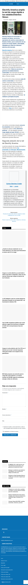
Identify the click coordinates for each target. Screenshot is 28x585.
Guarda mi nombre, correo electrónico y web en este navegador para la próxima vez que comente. (15, 427)
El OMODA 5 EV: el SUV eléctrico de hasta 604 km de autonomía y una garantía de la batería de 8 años (16, 466)
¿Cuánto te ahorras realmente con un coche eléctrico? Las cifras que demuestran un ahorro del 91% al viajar (14, 250)
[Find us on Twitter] (3, 532)
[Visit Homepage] (14, 3)
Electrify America (7, 50)
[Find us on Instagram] (6, 532)
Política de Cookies (4, 572)
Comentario (5, 392)
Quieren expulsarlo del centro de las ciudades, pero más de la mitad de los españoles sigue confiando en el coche (16, 496)
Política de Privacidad (5, 567)
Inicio (2, 558)
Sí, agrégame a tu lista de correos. (10, 431)
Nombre (4, 409)
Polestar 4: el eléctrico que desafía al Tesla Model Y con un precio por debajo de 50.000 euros (16, 471)
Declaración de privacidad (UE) (7, 569)
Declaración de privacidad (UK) (7, 579)
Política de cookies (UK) (5, 576)
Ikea (10, 108)
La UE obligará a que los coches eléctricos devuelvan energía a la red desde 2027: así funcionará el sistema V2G (13, 300)
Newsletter (3, 563)
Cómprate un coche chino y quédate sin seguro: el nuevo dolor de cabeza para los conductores (16, 490)
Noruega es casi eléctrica (10, 1)
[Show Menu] (1, 4)
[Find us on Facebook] (1, 532)
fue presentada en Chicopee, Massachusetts (13, 148)
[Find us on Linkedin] (12, 532)
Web (3, 421)
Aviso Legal (3, 565)
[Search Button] (26, 4)
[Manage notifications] (3, 582)
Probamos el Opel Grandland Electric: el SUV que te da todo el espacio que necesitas (16, 477)
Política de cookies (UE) (5, 574)
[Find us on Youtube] (10, 532)
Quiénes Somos (4, 560)
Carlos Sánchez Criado (14, 184)
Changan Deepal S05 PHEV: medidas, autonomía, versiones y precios (16, 502)
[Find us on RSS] (8, 532)
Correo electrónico (6, 415)
